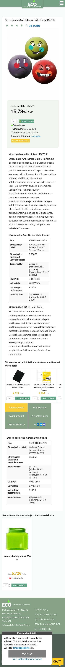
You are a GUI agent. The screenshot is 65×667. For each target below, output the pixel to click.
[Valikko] (61, 4)
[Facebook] (44, 424)
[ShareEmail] (35, 424)
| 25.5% (26, 106)
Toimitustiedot (16, 416)
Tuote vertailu (20, 140)
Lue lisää (35, 136)
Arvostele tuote (40, 416)
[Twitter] (41, 424)
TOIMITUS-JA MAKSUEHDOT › (48, 624)
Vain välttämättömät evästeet (27, 659)
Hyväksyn (27, 653)
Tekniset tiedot (16, 407)
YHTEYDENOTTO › (43, 629)
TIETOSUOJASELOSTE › (45, 619)
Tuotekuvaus (40, 407)
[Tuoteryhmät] (4, 4)
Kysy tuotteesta (17, 424)
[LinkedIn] (38, 424)
